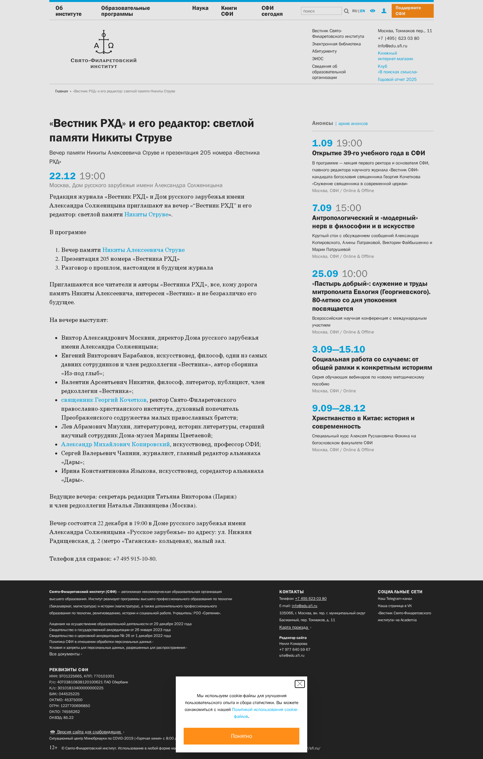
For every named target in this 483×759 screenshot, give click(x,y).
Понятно (241, 736)
